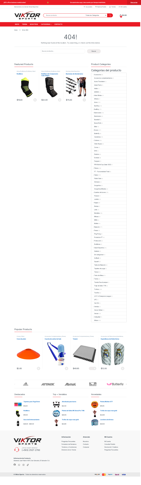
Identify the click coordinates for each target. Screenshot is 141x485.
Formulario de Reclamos (69, 444)
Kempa (96, 206)
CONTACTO (58, 24)
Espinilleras (120, 336)
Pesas (96, 230)
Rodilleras (23, 71)
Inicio (16, 30)
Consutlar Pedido (109, 444)
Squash (96, 261)
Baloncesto (97, 112)
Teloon (96, 272)
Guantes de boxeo (100, 192)
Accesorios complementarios (103, 78)
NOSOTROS (34, 24)
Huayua (96, 196)
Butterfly (96, 133)
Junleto (96, 199)
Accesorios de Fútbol (107, 336)
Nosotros (86, 441)
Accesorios (97, 74)
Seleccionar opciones (33, 100)
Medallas (97, 213)
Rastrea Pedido (101, 7)
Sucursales (89, 7)
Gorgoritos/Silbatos (100, 189)
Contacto (86, 444)
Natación (97, 227)
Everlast (96, 157)
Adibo (96, 88)
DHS (95, 151)
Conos (96, 147)
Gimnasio (97, 182)
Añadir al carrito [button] (84, 100)
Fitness (96, 168)
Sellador (96, 251)
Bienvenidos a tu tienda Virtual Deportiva (26, 7)
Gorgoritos (97, 185)
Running (68, 71)
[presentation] (126, 384)
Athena (96, 99)
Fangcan (97, 161)
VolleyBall (97, 317)
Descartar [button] (134, 2)
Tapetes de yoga (99, 268)
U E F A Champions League (102, 296)
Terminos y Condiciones (69, 447)
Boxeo (96, 130)
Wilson (96, 320)
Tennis (96, 279)
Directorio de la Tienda (69, 450)
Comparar (86, 447)
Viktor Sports (19, 474)
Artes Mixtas (98, 95)
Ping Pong (97, 234)
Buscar (94, 51)
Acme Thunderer (99, 81)
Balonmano (97, 116)
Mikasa (96, 216)
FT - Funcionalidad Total (101, 171)
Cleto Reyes (98, 144)
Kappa (96, 202)
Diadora (96, 154)
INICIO (17, 24)
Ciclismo (96, 140)
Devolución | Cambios (111, 447)
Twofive (96, 293)
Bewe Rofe (97, 123)
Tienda (113, 7)
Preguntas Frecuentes (68, 441)
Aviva (18, 71)
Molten (96, 223)
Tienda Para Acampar (101, 282)
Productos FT (98, 237)
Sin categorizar (99, 254)
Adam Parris (97, 85)
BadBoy (96, 109)
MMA (95, 220)
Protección (97, 241)
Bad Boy (96, 106)
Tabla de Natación (100, 265)
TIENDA (24, 24)
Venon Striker (98, 310)
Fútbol (96, 175)
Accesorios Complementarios (53, 336)
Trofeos (96, 289)
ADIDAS (96, 92)
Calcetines (97, 137)
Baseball (96, 119)
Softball (96, 258)
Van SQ (96, 303)
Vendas (96, 306)
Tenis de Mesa (98, 275)
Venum (96, 313)
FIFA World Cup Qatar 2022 (102, 164)
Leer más (66, 368)
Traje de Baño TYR (100, 286)
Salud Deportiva (75, 71)
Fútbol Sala (97, 178)
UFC (95, 299)
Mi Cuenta (124, 7)
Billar (95, 126)
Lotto (95, 209)
